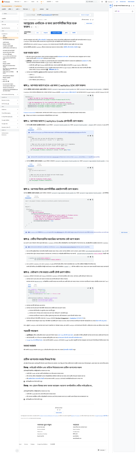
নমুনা (47, 9)
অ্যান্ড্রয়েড (46, 32)
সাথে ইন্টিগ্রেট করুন (34, 340)
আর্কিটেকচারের (59, 232)
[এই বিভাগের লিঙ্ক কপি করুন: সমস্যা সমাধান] (37, 346)
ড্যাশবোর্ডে (75, 318)
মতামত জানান (89, 23)
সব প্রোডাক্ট (52, 444)
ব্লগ (117, 1)
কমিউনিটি (49, 1)
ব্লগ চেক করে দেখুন (41, 427)
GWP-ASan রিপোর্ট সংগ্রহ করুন (65, 335)
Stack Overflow (76, 429)
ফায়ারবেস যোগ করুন (63, 56)
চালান (25, 1)
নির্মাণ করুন (17, 1)
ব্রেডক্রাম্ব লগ (85, 61)
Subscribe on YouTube (42, 434)
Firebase (25, 19)
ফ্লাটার (66, 32)
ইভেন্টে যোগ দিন (40, 436)
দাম (37, 1)
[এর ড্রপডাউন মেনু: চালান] (28, 1)
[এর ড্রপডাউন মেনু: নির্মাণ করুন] (21, 1)
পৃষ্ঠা (52, 69)
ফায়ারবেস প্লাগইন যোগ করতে (73, 132)
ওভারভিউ (4, 9)
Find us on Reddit (41, 429)
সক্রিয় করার (67, 92)
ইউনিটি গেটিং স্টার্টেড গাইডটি (70, 47)
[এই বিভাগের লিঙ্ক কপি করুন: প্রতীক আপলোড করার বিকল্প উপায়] (56, 359)
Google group (76, 431)
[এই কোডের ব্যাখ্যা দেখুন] (88, 95)
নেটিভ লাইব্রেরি (41, 39)
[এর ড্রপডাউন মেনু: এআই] (20, 9)
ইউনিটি (73, 32)
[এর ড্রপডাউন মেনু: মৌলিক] (13, 9)
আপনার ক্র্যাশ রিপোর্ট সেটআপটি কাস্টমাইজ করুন (70, 337)
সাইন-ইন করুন (131, 1)
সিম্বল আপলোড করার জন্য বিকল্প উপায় (68, 247)
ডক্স (41, 1)
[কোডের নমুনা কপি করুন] (93, 95)
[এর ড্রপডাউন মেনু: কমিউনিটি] (52, 1)
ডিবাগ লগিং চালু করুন (101, 321)
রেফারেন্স (42, 9)
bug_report (129, 6)
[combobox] (92, 1)
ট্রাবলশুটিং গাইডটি (68, 349)
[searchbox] (9, 14)
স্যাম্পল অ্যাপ (39, 58)
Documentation (7, 6)
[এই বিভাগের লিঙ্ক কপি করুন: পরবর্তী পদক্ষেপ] (39, 331)
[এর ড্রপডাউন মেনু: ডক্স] (44, 1)
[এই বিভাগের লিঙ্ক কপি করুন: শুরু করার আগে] (39, 53)
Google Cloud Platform (42, 444)
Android (19, 444)
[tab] (30, 128)
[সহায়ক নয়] (93, 20)
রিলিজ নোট (75, 434)
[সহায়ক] (91, 20)
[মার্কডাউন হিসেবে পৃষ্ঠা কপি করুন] (36, 27)
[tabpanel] (60, 142)
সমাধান (32, 1)
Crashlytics (18, 6)
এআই (17, 9)
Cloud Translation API (46, 14)
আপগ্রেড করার (55, 157)
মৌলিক (9, 9)
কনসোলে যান (123, 1)
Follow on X (39, 431)
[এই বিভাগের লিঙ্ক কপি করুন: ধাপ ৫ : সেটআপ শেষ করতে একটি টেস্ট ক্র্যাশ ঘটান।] (71, 272)
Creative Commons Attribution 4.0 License (49, 415)
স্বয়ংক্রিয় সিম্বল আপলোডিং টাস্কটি (36, 378)
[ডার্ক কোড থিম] (90, 95)
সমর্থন (57, 1)
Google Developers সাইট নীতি (101, 415)
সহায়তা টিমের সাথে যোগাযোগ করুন (80, 427)
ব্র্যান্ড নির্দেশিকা (76, 436)
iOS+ (37, 32)
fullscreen (131, 6)
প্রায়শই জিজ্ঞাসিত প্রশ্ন (77, 438)
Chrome (26, 444)
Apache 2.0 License (75, 415)
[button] (8, 24)
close (134, 6)
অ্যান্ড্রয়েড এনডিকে (56, 32)
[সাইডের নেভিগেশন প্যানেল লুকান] (17, 450)
